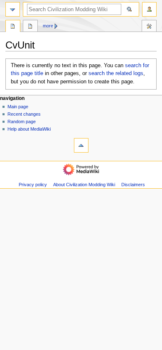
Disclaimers (133, 184)
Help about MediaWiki (29, 128)
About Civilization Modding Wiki (84, 184)
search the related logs (115, 73)
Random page (21, 121)
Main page (17, 106)
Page (13, 27)
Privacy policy (33, 184)
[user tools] (149, 9)
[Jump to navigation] (12, 9)
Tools (149, 27)
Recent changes (24, 114)
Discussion (30, 27)
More (48, 25)
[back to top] (81, 145)
